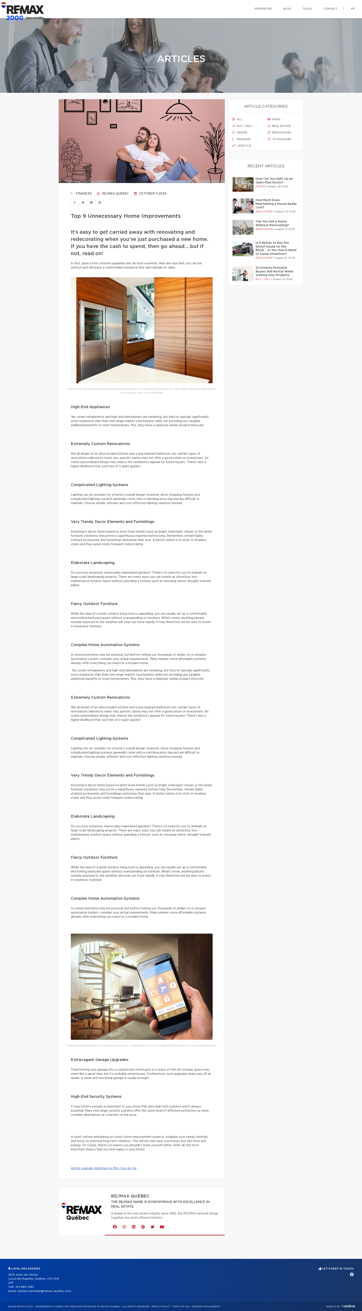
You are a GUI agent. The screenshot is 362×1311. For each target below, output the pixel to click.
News (276, 119)
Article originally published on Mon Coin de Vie (104, 1168)
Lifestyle (243, 146)
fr (353, 9)
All (239, 119)
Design (241, 132)
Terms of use (180, 1307)
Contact (330, 9)
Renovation (281, 132)
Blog (287, 9)
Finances (83, 193)
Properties (263, 9)
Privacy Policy (160, 1307)
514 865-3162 (25, 1287)
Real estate (281, 126)
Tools (307, 9)
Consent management (205, 1307)
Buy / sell (244, 126)
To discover (281, 139)
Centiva (348, 1306)
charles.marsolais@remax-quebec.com (44, 1291)
